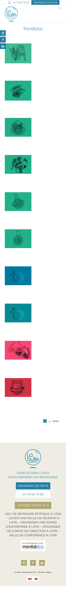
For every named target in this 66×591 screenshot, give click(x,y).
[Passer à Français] (30, 579)
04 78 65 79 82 (33, 494)
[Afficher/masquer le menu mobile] (59, 8)
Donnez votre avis (33, 505)
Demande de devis (33, 486)
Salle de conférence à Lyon (33, 535)
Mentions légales (45, 572)
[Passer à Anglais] (36, 579)
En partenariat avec (33, 543)
